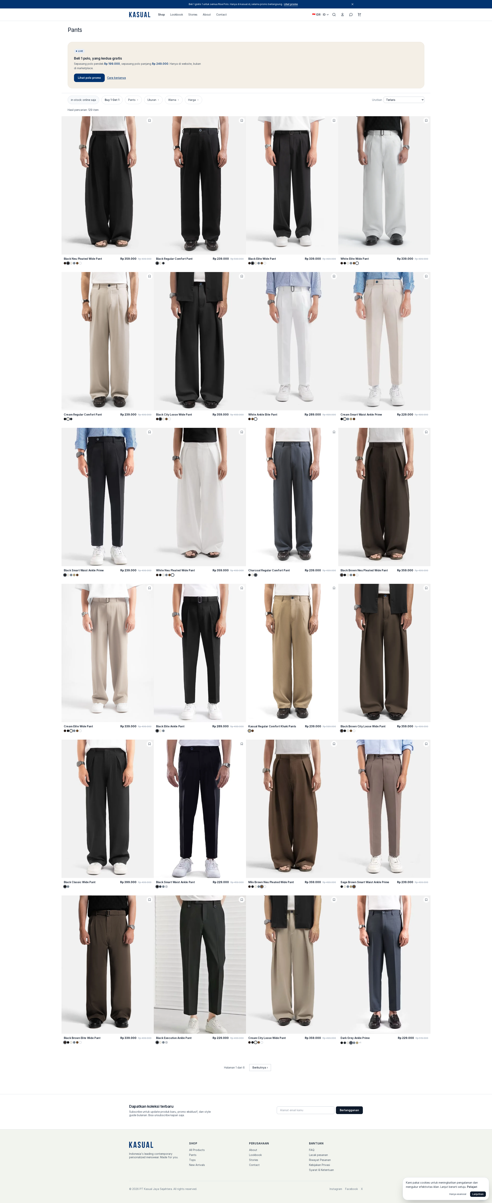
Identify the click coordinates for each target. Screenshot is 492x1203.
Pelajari (472, 1186)
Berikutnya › (260, 1067)
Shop (161, 14)
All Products (197, 1150)
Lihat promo (291, 4)
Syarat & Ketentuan (321, 1169)
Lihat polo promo (89, 77)
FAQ (311, 1150)
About (207, 14)
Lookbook (176, 14)
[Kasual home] (139, 14)
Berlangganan (349, 1110)
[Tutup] (352, 4)
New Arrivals (197, 1164)
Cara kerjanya (116, 77)
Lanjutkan (478, 1194)
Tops (192, 1160)
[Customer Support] (350, 14)
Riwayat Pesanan (320, 1160)
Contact (221, 14)
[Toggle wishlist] (149, 120)
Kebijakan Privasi (319, 1164)
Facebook (351, 1189)
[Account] (342, 14)
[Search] (334, 14)
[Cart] (359, 14)
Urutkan (377, 99)
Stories (192, 14)
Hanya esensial (457, 1194)
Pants (192, 1155)
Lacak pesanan (318, 1155)
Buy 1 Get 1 (112, 99)
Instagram (336, 1189)
